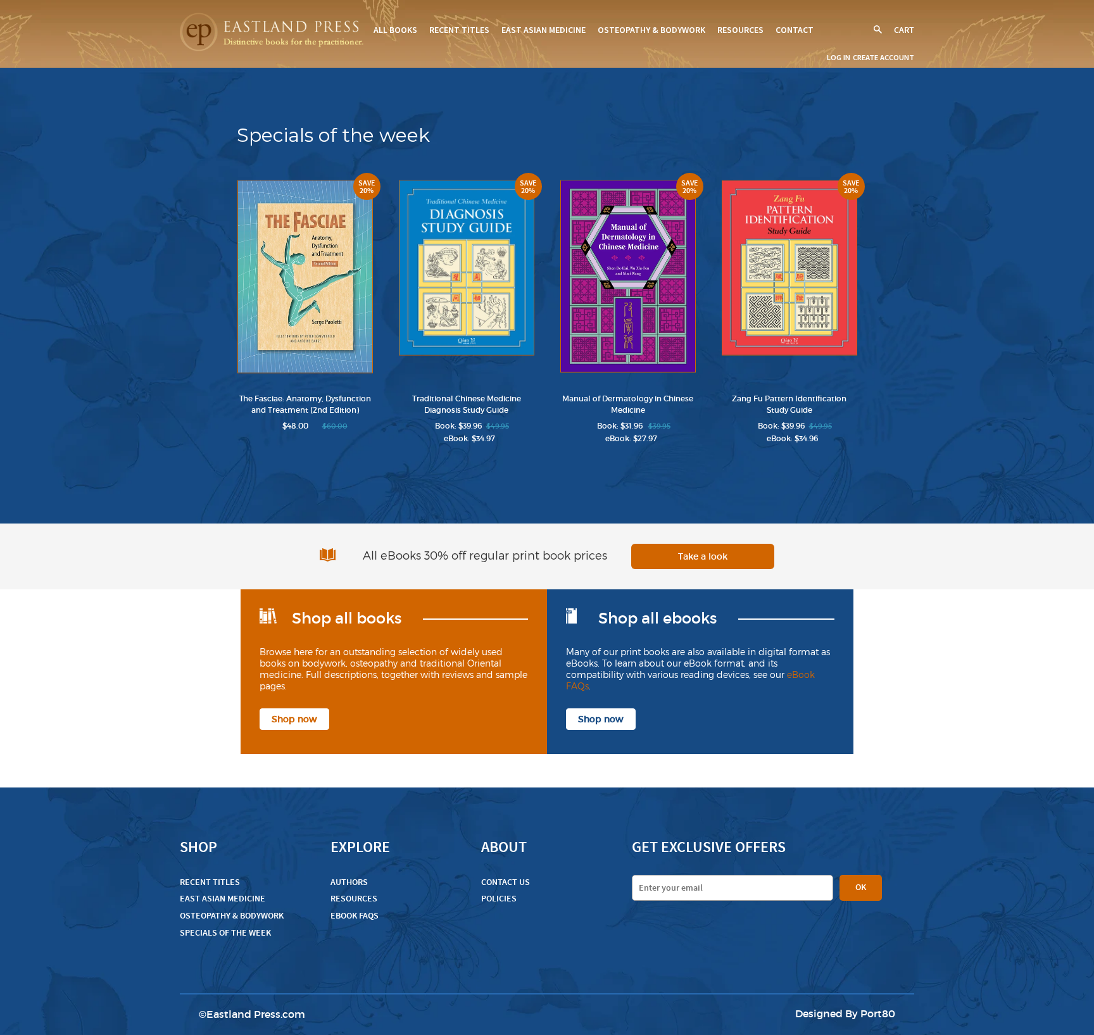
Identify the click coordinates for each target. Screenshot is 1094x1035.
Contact (795, 29)
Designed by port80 (845, 1013)
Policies (499, 899)
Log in (838, 57)
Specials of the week (225, 933)
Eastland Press (243, 1014)
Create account (883, 57)
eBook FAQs (354, 916)
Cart (904, 30)
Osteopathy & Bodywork (651, 29)
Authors (349, 882)
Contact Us (505, 882)
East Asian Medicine (543, 29)
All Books (395, 29)
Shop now (294, 719)
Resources (740, 29)
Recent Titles (459, 29)
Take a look (702, 556)
